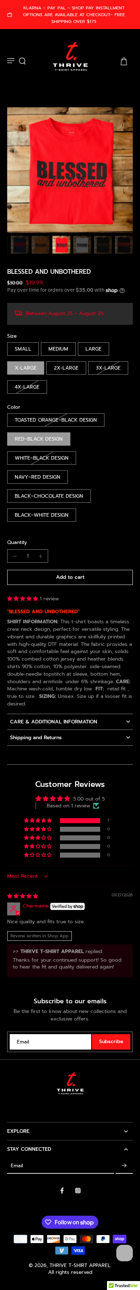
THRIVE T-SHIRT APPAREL (80, 1265)
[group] (70, 170)
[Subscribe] (124, 1166)
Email (23, 1041)
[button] (70, 577)
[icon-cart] (123, 61)
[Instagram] (78, 1190)
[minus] (15, 556)
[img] (22, 896)
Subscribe (111, 1041)
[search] (22, 61)
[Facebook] (62, 1190)
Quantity (17, 542)
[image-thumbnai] (20, 245)
